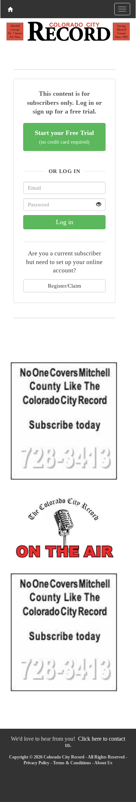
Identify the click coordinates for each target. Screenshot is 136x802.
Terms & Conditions (72, 762)
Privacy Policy (36, 762)
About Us (103, 762)
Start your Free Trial (64, 137)
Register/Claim (64, 286)
